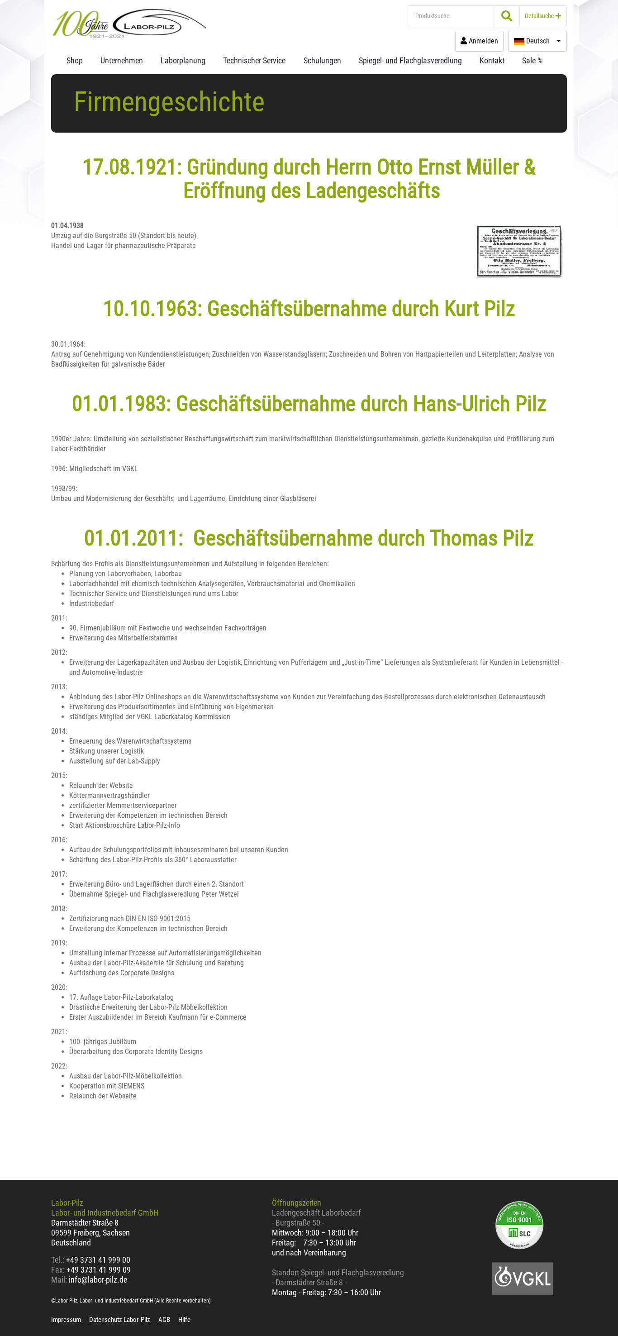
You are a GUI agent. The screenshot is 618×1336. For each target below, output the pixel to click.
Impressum (66, 1320)
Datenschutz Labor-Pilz (119, 1320)
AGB (164, 1320)
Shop (75, 60)
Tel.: (58, 1259)
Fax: (58, 1269)
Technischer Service (254, 60)
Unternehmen (121, 60)
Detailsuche (540, 15)
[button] (537, 41)
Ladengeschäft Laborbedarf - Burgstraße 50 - (316, 1217)
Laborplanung (183, 60)
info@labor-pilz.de (98, 1279)
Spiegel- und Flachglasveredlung (410, 60)
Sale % (532, 60)
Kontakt (492, 60)
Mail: (59, 1279)
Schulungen (322, 60)
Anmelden (482, 41)
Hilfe (184, 1320)
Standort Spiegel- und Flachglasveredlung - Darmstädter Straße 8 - (338, 1277)
